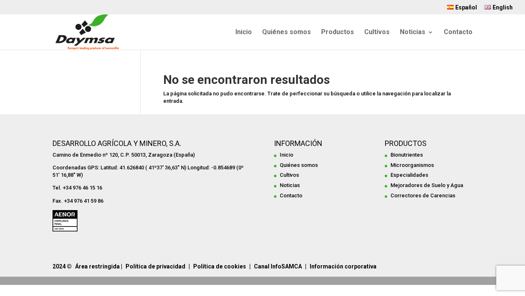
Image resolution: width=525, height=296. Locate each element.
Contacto (458, 32)
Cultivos (377, 32)
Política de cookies (219, 266)
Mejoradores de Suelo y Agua (426, 185)
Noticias (412, 32)
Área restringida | (98, 266)
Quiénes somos (286, 32)
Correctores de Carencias (422, 195)
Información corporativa (343, 266)
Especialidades (409, 175)
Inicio (243, 32)
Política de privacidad (155, 266)
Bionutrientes (406, 155)
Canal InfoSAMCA (278, 266)
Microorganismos (412, 165)
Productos (337, 32)
